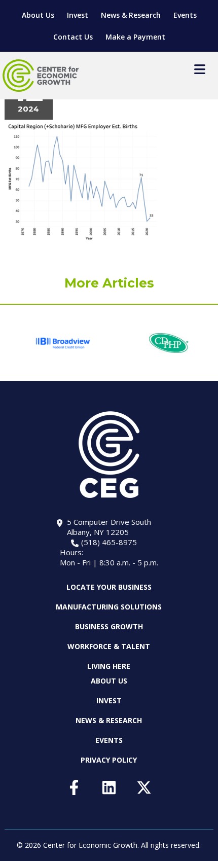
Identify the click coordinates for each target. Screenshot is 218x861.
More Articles (109, 283)
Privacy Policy (109, 760)
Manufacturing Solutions (109, 607)
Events (185, 15)
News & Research (131, 15)
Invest (77, 15)
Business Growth (109, 626)
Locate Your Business (109, 587)
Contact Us (73, 37)
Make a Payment (135, 37)
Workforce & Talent (108, 646)
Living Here (108, 666)
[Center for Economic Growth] (41, 75)
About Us (38, 15)
